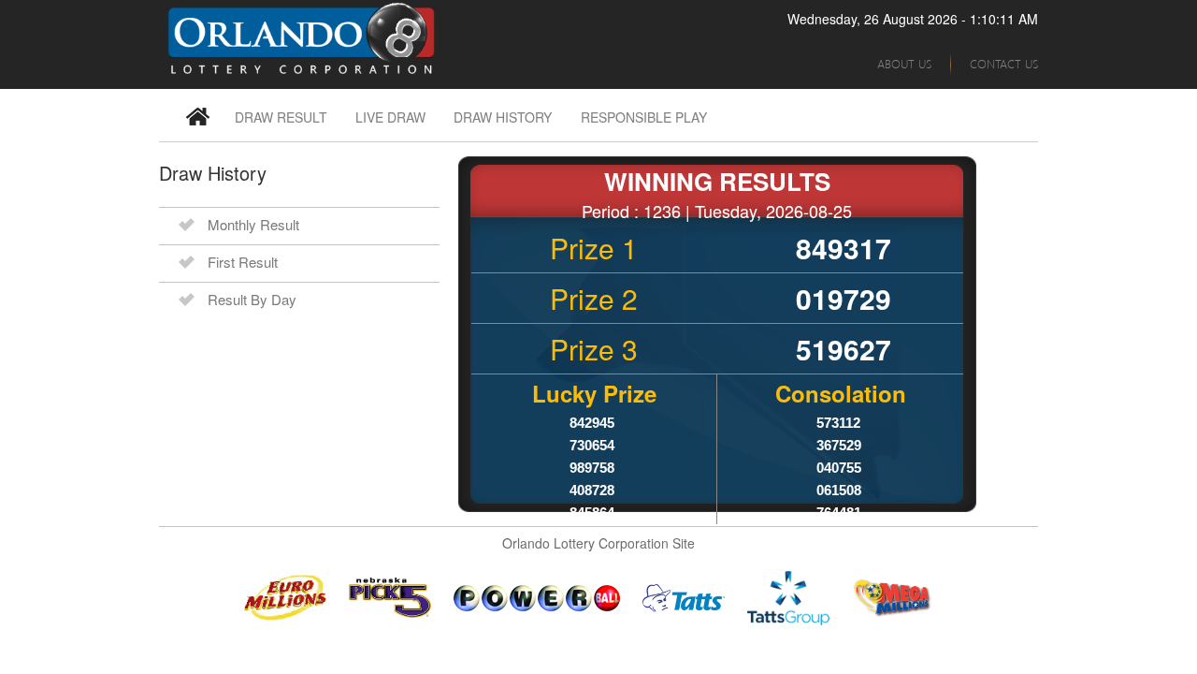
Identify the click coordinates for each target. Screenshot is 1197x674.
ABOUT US (904, 63)
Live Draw (390, 117)
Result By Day (252, 299)
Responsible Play (644, 117)
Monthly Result (253, 224)
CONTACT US (1004, 63)
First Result (243, 262)
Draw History (503, 117)
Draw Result (281, 117)
